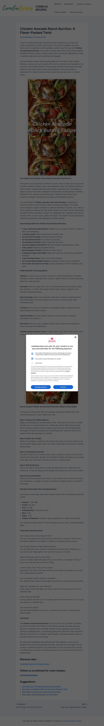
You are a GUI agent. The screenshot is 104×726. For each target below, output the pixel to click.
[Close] (75, 337)
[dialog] (52, 363)
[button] (52, 363)
